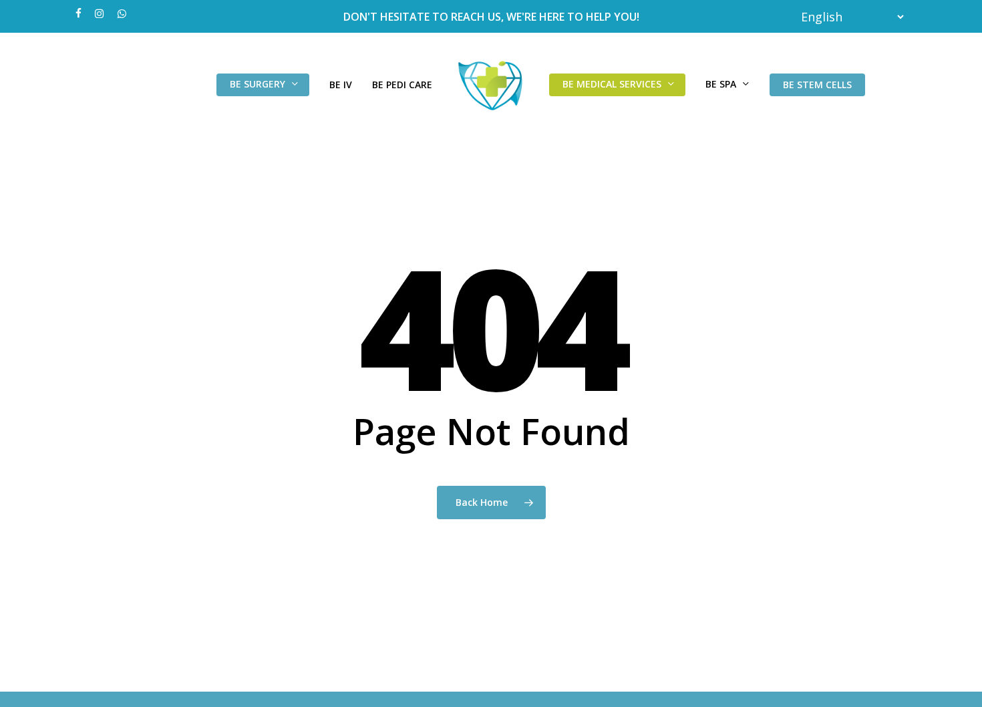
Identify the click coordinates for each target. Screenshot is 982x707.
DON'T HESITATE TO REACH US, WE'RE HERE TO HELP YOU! (491, 16)
